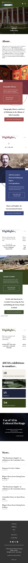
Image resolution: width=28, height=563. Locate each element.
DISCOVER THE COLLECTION (9, 98)
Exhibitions (14, 526)
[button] (25, 137)
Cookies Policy (14, 537)
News (14, 529)
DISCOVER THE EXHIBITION (14, 119)
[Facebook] (10, 542)
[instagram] (13, 542)
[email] (17, 542)
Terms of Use (14, 534)
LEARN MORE (20, 436)
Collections (14, 524)
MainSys (19, 555)
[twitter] (15, 542)
